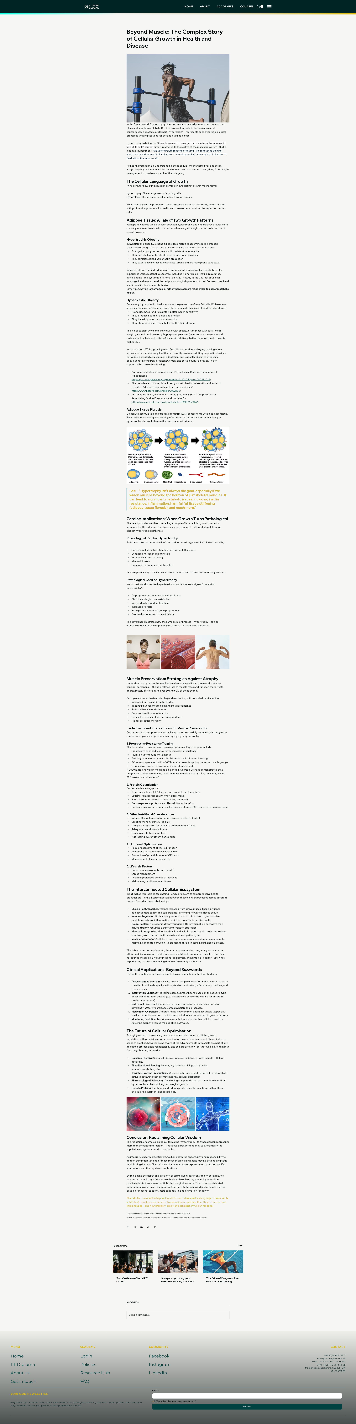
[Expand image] (143, 652)
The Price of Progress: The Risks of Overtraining (222, 1280)
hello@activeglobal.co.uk (331, 1358)
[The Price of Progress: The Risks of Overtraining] (223, 1261)
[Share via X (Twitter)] (134, 1227)
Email (155, 1390)
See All (240, 1245)
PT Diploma (23, 1364)
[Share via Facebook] (128, 1227)
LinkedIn (158, 1372)
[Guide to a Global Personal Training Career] (133, 1261)
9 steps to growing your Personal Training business (177, 1280)
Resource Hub (95, 1372)
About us (20, 1372)
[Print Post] (155, 1227)
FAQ (84, 1381)
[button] (260, 6)
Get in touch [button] (23, 1381)
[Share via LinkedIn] (141, 1227)
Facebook (159, 1355)
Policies (88, 1364)
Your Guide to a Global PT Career (132, 1280)
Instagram (160, 1364)
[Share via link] (148, 1227)
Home (17, 1355)
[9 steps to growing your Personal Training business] (178, 1261)
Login (86, 1355)
